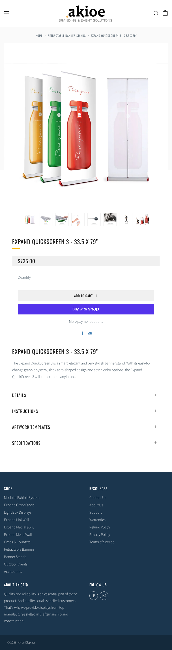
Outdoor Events (16, 564)
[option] (86, 125)
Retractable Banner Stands (67, 35)
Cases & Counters (17, 542)
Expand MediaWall (18, 534)
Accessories (13, 571)
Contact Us (97, 497)
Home (39, 35)
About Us (96, 505)
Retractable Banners (19, 549)
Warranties (97, 520)
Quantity (24, 277)
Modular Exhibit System (22, 497)
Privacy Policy (99, 534)
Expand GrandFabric (19, 505)
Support (95, 512)
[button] (29, 219)
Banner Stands (15, 557)
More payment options (86, 321)
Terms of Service (101, 542)
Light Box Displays (17, 512)
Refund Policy (99, 527)
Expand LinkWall (16, 520)
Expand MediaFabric (19, 527)
